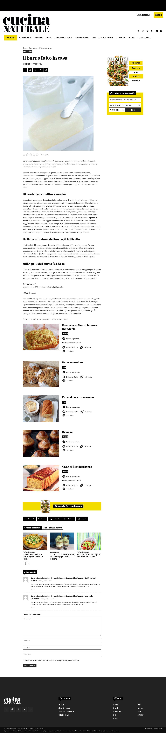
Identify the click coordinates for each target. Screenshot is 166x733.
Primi (139, 705)
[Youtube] (157, 31)
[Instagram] (143, 31)
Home (25, 48)
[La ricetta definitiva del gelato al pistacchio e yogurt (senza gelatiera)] (62, 541)
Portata (129, 105)
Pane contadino (62, 377)
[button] (161, 31)
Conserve (141, 715)
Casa (94, 38)
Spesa (48, 38)
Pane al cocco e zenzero (62, 411)
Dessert (115, 718)
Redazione (26, 64)
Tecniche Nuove (63, 715)
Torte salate (117, 712)
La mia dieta (38, 38)
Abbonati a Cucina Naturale (68, 506)
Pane (139, 712)
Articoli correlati (32, 527)
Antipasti (116, 705)
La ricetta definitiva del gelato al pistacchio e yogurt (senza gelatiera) (62, 556)
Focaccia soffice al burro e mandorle (62, 341)
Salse (114, 715)
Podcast (132, 38)
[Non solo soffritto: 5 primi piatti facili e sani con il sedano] (89, 541)
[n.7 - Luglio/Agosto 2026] (45, 506)
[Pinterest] (147, 31)
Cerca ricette (121, 38)
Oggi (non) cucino (25, 38)
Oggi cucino (10, 38)
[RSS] (152, 31)
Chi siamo (61, 705)
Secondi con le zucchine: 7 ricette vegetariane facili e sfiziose (33, 556)
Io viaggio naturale (82, 38)
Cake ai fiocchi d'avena (62, 481)
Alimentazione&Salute (63, 38)
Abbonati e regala (64, 708)
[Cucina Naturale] (26, 33)
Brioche (62, 446)
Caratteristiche (115, 105)
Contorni (140, 708)
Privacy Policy (148, 728)
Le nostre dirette (144, 38)
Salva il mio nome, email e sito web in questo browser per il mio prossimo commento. (52, 660)
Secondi (115, 708)
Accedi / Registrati (143, 15)
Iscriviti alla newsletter (66, 712)
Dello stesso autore (52, 527)
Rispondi (33, 589)
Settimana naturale (106, 38)
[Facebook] (138, 31)
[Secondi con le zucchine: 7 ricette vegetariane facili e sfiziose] (35, 541)
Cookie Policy (158, 728)
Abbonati (158, 15)
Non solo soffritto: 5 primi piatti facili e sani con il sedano (89, 555)
